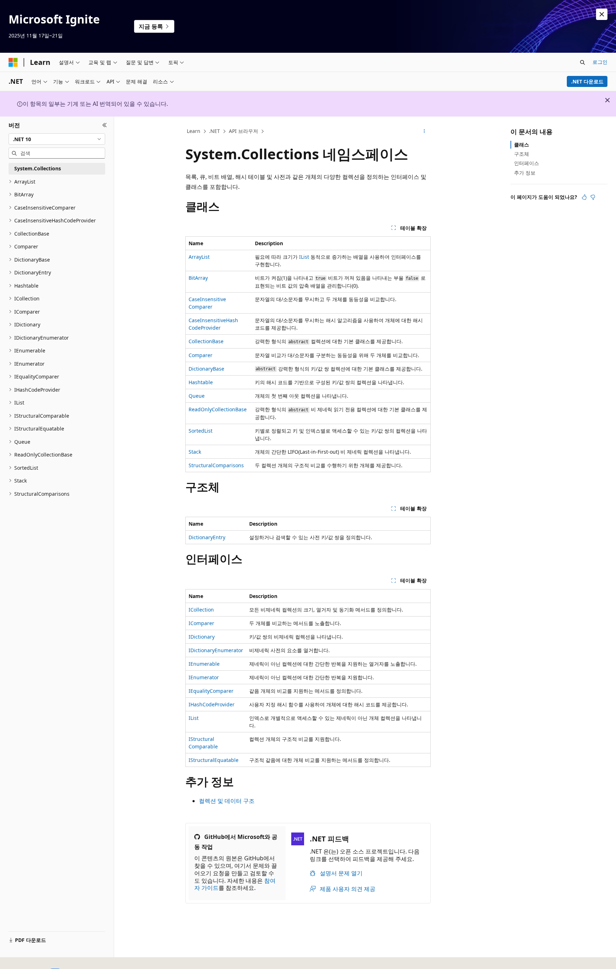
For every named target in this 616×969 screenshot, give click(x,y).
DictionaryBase (206, 368)
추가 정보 (524, 172)
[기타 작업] (424, 131)
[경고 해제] (601, 14)
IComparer (201, 623)
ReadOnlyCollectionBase (218, 409)
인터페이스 (526, 163)
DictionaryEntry (207, 537)
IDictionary (202, 636)
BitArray (198, 277)
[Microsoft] (13, 62)
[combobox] (57, 139)
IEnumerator (204, 677)
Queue (197, 395)
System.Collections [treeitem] (37, 168)
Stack (195, 451)
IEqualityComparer (211, 690)
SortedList (200, 430)
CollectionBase (206, 341)
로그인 (599, 61)
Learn (193, 131)
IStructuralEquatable (213, 760)
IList (304, 256)
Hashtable (201, 382)
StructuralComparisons (216, 465)
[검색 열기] (582, 62)
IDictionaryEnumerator (216, 650)
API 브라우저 (243, 131)
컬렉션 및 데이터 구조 (227, 801)
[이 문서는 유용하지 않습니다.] (593, 197)
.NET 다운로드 (587, 81)
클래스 (521, 144)
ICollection (201, 609)
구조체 (521, 153)
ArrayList (199, 256)
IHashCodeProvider (212, 704)
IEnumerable (204, 663)
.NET (214, 131)
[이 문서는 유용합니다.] (584, 197)
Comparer (200, 355)
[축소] (104, 125)
